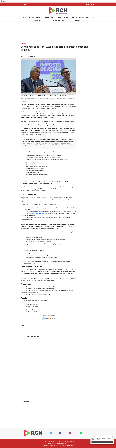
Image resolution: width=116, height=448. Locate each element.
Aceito (102, 441)
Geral (59, 17)
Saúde (87, 17)
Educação (46, 17)
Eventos (53, 17)
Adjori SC (104, 1)
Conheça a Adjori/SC (36, 20)
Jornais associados (111, 1)
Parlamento (67, 17)
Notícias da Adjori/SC (58, 20)
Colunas (30, 17)
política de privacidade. (95, 439)
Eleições (74, 17)
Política (81, 17)
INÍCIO (24, 17)
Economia (38, 17)
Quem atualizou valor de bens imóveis (35, 213)
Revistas (77, 20)
